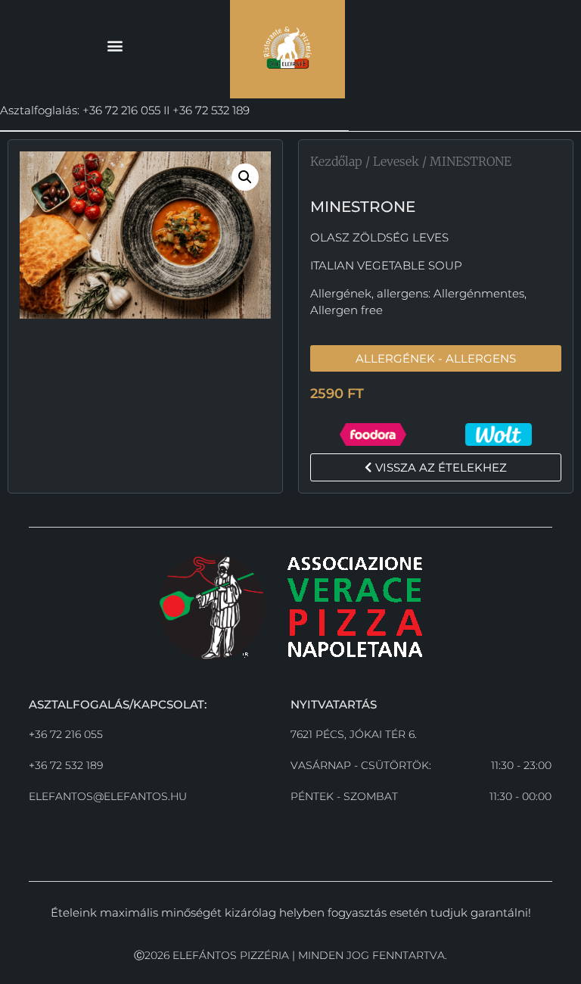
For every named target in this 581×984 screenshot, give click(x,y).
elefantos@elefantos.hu (108, 796)
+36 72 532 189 (66, 765)
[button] (115, 45)
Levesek (396, 161)
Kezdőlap (336, 161)
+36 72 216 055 (66, 734)
